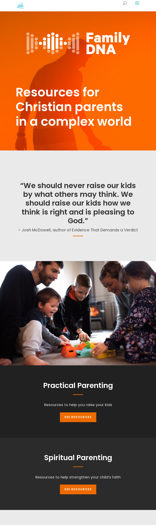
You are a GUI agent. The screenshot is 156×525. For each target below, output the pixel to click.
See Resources (78, 417)
